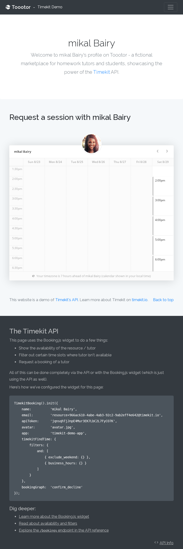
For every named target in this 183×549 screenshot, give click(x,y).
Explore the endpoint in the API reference (64, 530)
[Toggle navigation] (170, 7)
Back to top (163, 300)
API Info (166, 543)
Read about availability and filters (48, 523)
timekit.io (139, 300)
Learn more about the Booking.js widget (54, 516)
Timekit (101, 72)
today (145, 151)
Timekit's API (66, 300)
